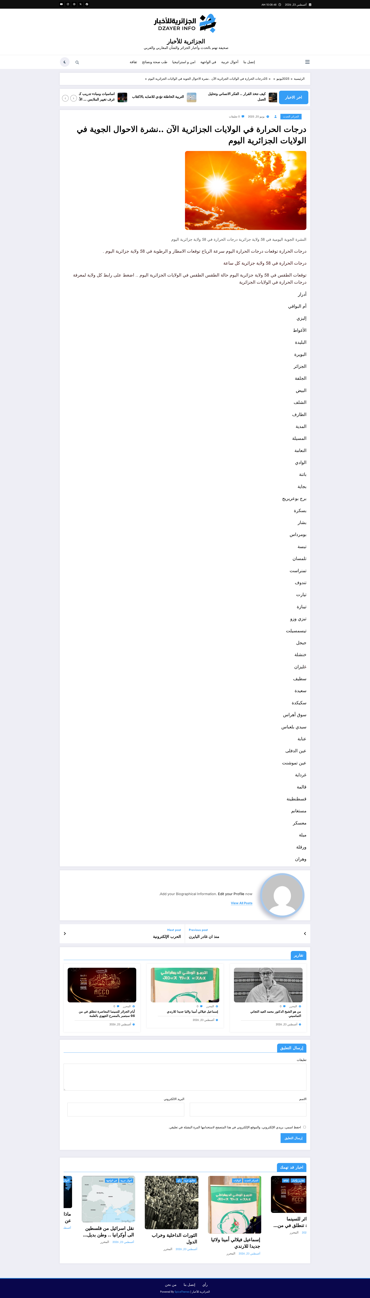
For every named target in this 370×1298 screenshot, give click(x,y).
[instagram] (68, 4)
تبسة (302, 546)
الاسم (302, 1099)
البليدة (300, 342)
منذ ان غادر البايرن (204, 936)
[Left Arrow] (74, 98)
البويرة (300, 354)
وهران (300, 859)
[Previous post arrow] (305, 934)
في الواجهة (208, 62)
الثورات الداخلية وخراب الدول (156, 1238)
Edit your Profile (231, 894)
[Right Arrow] (65, 98)
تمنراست (298, 570)
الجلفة (300, 378)
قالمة (301, 787)
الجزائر (300, 366)
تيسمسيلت (296, 630)
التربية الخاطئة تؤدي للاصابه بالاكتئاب (178, 96)
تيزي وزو (298, 618)
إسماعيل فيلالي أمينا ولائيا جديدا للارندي (192, 1012)
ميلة (302, 835)
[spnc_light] (65, 62)
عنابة (302, 738)
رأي (161, 1180)
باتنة (302, 474)
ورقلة (301, 847)
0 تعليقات (234, 116)
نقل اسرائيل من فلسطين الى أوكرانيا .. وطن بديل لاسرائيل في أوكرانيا (91, 1231)
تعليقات (301, 1060)
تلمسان (299, 558)
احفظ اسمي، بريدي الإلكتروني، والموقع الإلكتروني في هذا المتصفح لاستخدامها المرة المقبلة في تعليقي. (234, 1127)
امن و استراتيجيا (183, 62)
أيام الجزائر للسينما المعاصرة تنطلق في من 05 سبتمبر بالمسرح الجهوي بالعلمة (107, 1014)
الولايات (219, 1180)
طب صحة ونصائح (154, 62)
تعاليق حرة (171, 1180)
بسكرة (300, 510)
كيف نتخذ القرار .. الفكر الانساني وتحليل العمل (257, 96)
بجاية (302, 486)
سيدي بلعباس (293, 727)
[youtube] (61, 4)
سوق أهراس (294, 714)
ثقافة (133, 62)
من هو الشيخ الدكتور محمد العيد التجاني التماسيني (275, 1014)
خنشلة (300, 654)
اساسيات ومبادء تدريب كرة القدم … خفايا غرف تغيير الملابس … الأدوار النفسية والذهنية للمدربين (105, 96)
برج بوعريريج (294, 498)
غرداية (300, 774)
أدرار (302, 294)
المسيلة (299, 438)
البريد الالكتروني (174, 1099)
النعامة (300, 450)
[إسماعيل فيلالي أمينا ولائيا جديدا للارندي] (185, 985)
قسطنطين (297, 799)
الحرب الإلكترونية (167, 936)
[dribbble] (74, 4)
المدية (301, 426)
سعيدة (300, 690)
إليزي (301, 318)
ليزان (299, 666)
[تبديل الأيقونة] (307, 62)
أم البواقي (297, 306)
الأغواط (299, 330)
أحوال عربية (229, 62)
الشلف (300, 402)
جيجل (301, 642)
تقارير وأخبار (280, 1180)
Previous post (198, 930)
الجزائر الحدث (291, 116)
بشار (302, 522)
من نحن (171, 1284)
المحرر (293, 1006)
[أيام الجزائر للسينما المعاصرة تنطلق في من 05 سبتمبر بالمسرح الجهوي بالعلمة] (102, 985)
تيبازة (301, 606)
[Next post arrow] (65, 934)
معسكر (299, 823)
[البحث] (77, 62)
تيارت (301, 594)
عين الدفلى (295, 750)
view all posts (241, 903)
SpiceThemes (182, 1292)
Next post (174, 930)
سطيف (299, 678)
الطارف (299, 414)
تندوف (300, 582)
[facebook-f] (87, 4)
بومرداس (298, 534)
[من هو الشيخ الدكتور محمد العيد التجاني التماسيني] (268, 985)
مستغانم (298, 810)
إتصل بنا (249, 62)
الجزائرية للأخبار (186, 41)
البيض (301, 390)
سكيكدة (299, 702)
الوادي (300, 462)
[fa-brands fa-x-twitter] (80, 4)
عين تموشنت (294, 763)
